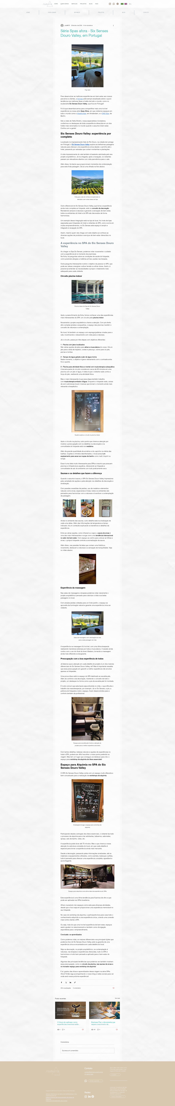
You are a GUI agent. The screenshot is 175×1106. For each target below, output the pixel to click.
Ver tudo (117, 998)
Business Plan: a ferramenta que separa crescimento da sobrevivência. (103, 1023)
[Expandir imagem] (69, 508)
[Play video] (87, 569)
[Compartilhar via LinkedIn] (70, 982)
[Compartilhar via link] (75, 982)
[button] (130, 4)
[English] (125, 4)
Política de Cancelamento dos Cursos (56, 1100)
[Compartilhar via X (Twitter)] (66, 982)
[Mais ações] (113, 25)
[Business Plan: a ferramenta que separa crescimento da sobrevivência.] (104, 1010)
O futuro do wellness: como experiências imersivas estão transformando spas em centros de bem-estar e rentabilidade (70, 1023)
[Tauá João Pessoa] (70, 1010)
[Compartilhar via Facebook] (61, 982)
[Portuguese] (122, 4)
